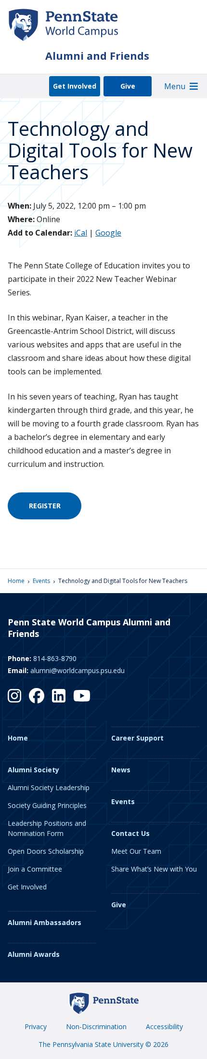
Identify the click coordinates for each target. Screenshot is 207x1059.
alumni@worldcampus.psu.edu (77, 670)
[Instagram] (14, 695)
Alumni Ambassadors (44, 922)
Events (41, 581)
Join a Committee (35, 869)
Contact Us (130, 833)
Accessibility (164, 1026)
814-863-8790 (55, 658)
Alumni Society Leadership (49, 787)
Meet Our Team (136, 851)
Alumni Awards (34, 954)
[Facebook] (36, 695)
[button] (174, 86)
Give (127, 86)
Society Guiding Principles (47, 805)
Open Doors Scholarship (46, 851)
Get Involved (74, 86)
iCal (80, 232)
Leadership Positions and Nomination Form (47, 828)
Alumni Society (33, 769)
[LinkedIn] (58, 695)
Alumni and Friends (97, 56)
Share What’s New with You (154, 869)
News (120, 769)
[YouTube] (82, 695)
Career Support (137, 737)
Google (108, 232)
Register (45, 505)
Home (16, 581)
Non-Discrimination (96, 1026)
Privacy (36, 1026)
